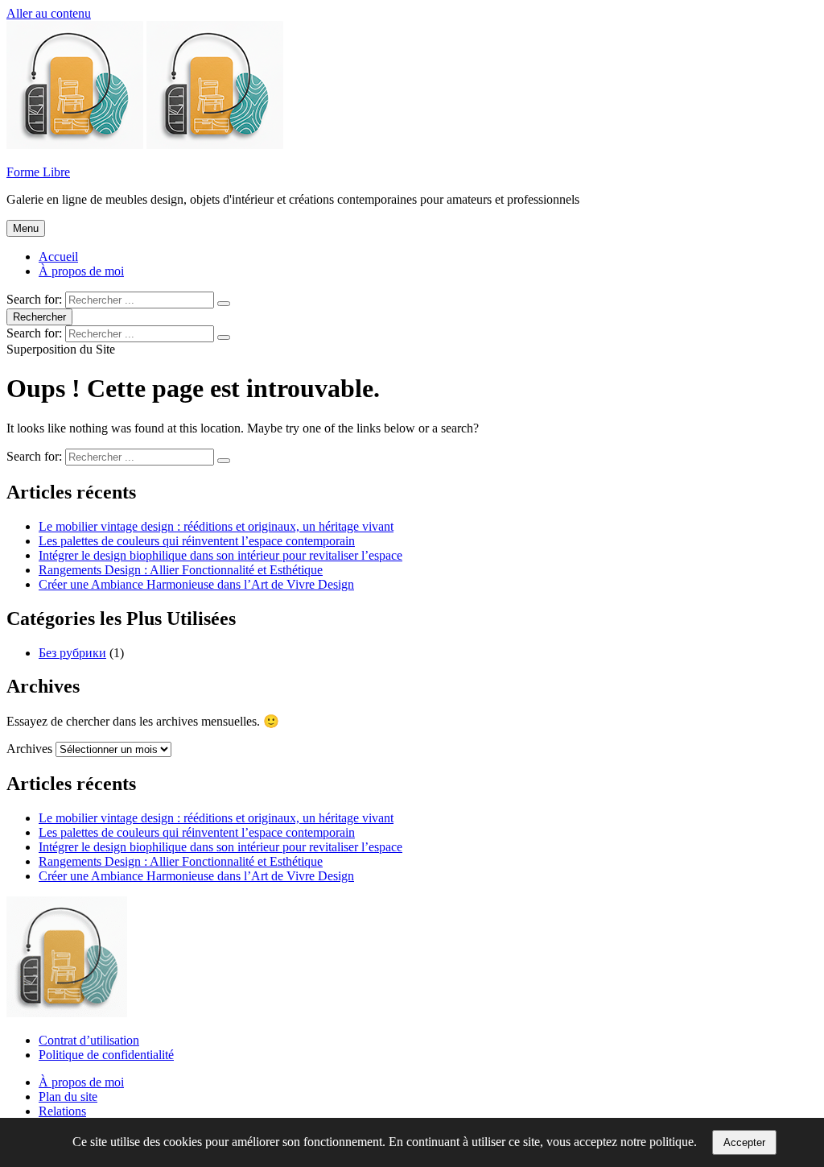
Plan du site (68, 1096)
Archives (29, 748)
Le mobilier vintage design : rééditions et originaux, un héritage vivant (216, 526)
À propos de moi (81, 271)
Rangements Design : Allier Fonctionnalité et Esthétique (181, 570)
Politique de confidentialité (106, 1054)
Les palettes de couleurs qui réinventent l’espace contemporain (197, 541)
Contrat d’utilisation (89, 1040)
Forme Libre (38, 172)
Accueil (58, 256)
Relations (62, 1111)
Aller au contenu (48, 13)
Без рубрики (72, 653)
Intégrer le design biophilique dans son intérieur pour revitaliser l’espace (220, 555)
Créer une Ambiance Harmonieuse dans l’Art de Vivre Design (196, 584)
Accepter (744, 1142)
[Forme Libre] (214, 144)
